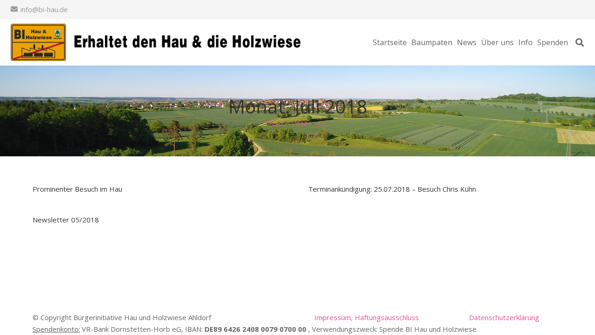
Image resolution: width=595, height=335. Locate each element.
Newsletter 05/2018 (66, 219)
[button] (579, 42)
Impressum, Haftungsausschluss (366, 317)
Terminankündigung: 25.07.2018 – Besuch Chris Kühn (392, 189)
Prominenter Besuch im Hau (77, 189)
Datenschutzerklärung (504, 317)
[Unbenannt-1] (158, 42)
